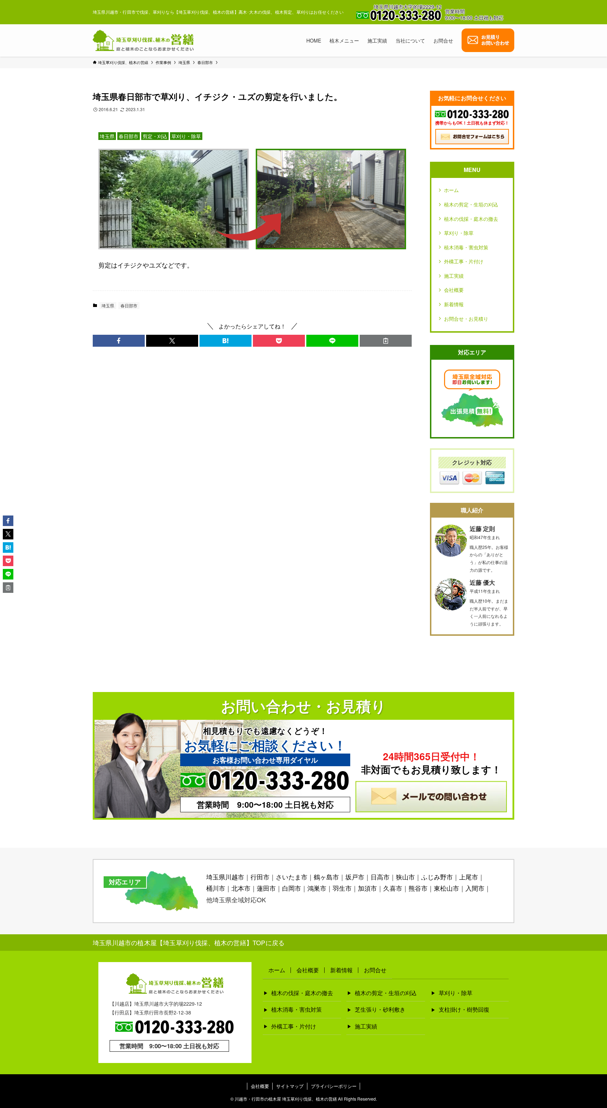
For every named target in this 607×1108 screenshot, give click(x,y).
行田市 (259, 876)
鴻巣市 (316, 887)
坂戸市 (354, 876)
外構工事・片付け (463, 261)
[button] (119, 341)
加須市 (367, 887)
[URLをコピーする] (386, 341)
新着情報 (454, 304)
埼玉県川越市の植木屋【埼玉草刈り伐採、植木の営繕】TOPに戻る (189, 942)
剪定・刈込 (155, 136)
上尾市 (468, 876)
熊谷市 (418, 887)
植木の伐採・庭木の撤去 (471, 218)
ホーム (451, 189)
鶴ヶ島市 (326, 876)
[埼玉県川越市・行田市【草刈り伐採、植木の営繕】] (143, 40)
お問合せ (375, 970)
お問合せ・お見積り (466, 318)
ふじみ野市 (437, 876)
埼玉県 (107, 136)
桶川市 (215, 887)
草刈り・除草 (186, 136)
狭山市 (405, 876)
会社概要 (454, 289)
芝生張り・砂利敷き (380, 1009)
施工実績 (454, 275)
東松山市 (446, 887)
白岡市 (291, 887)
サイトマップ (290, 1086)
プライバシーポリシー (334, 1086)
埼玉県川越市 (225, 876)
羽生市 (342, 887)
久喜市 (392, 887)
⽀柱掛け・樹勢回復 (464, 1009)
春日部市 (128, 136)
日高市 (380, 876)
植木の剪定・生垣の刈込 (471, 204)
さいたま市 (291, 876)
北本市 (240, 887)
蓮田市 (266, 887)
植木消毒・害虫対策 (466, 247)
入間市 (474, 887)
